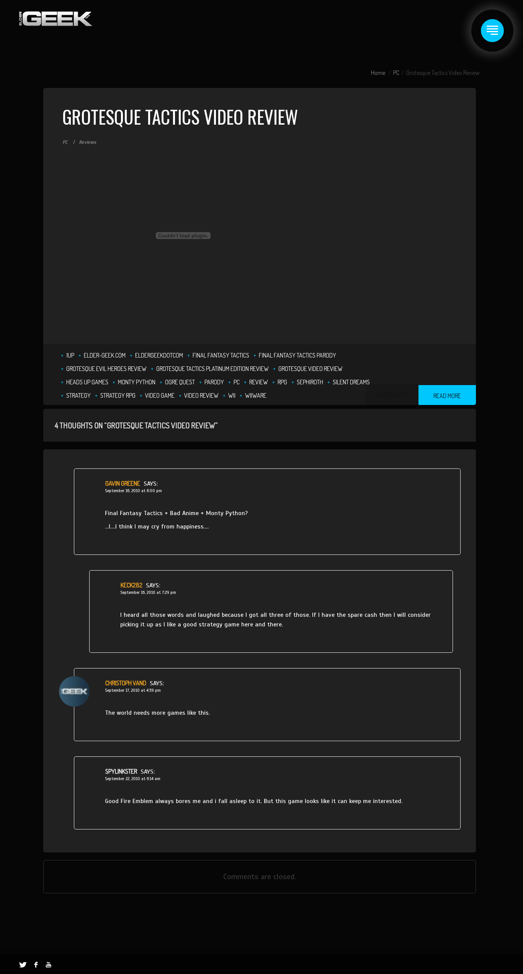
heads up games (87, 382)
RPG (282, 382)
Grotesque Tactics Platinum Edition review (212, 368)
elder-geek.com (105, 355)
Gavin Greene (122, 483)
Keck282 (131, 585)
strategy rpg (118, 395)
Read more (447, 396)
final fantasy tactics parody (297, 355)
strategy (78, 395)
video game (160, 395)
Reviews (87, 142)
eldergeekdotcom (159, 355)
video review (201, 395)
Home (378, 72)
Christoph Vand (125, 683)
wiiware (255, 395)
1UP (70, 355)
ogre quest (180, 382)
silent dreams (351, 382)
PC (396, 72)
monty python (136, 382)
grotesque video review (310, 368)
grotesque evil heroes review (106, 368)
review (258, 382)
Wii (231, 395)
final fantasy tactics (221, 355)
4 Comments (392, 394)
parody (214, 382)
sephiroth (310, 382)
